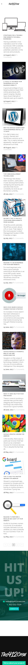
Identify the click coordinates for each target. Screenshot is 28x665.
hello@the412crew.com (15, 601)
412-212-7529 (15, 604)
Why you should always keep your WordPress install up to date (14, 129)
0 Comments (19, 194)
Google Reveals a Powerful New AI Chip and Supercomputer (14, 353)
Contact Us (14, 608)
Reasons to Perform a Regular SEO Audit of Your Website (13, 518)
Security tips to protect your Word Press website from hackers (13, 220)
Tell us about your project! (14, 663)
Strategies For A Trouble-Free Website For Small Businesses (13, 37)
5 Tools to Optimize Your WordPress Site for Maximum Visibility (13, 83)
